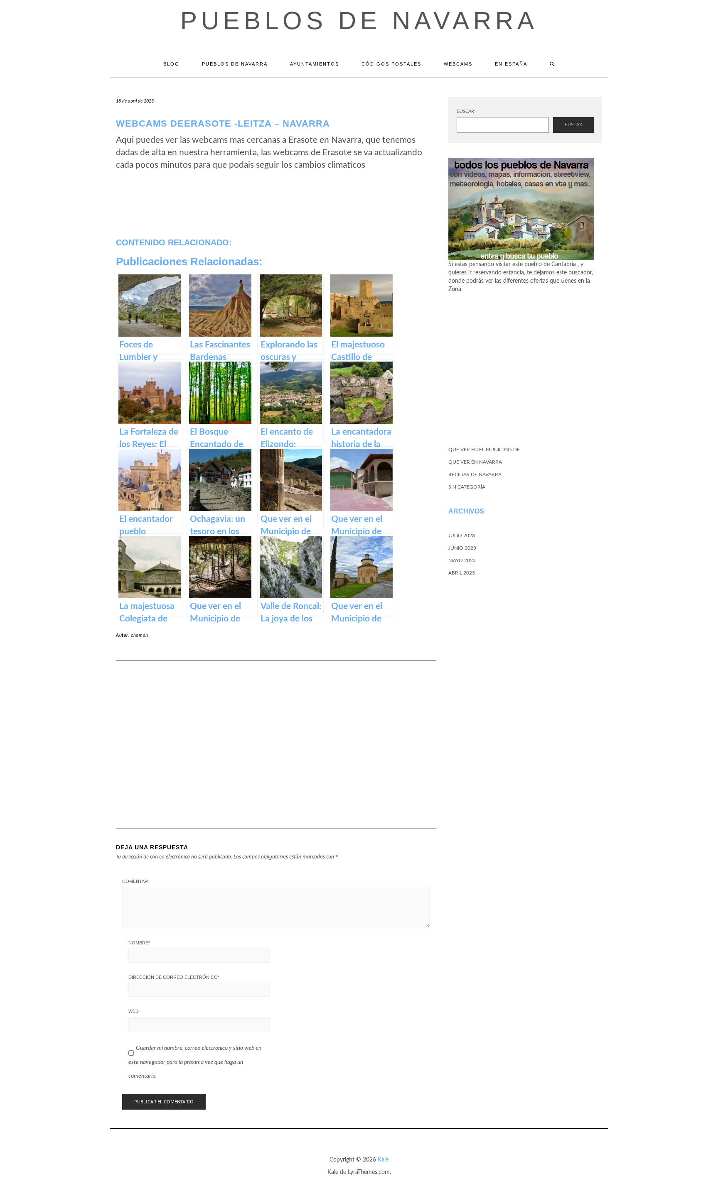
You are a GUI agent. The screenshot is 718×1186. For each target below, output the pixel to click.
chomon (139, 635)
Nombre (139, 942)
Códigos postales (391, 63)
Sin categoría (466, 486)
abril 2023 (461, 572)
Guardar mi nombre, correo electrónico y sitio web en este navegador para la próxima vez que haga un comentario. (194, 1062)
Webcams (458, 63)
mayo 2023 (462, 560)
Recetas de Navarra (475, 474)
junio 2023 (462, 547)
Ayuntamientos (314, 63)
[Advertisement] (276, 733)
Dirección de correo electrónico (173, 977)
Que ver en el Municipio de (484, 449)
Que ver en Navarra (475, 462)
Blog (171, 63)
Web (133, 1011)
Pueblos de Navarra (359, 20)
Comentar (135, 881)
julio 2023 (461, 535)
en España (511, 63)
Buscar (465, 111)
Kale (383, 1160)
